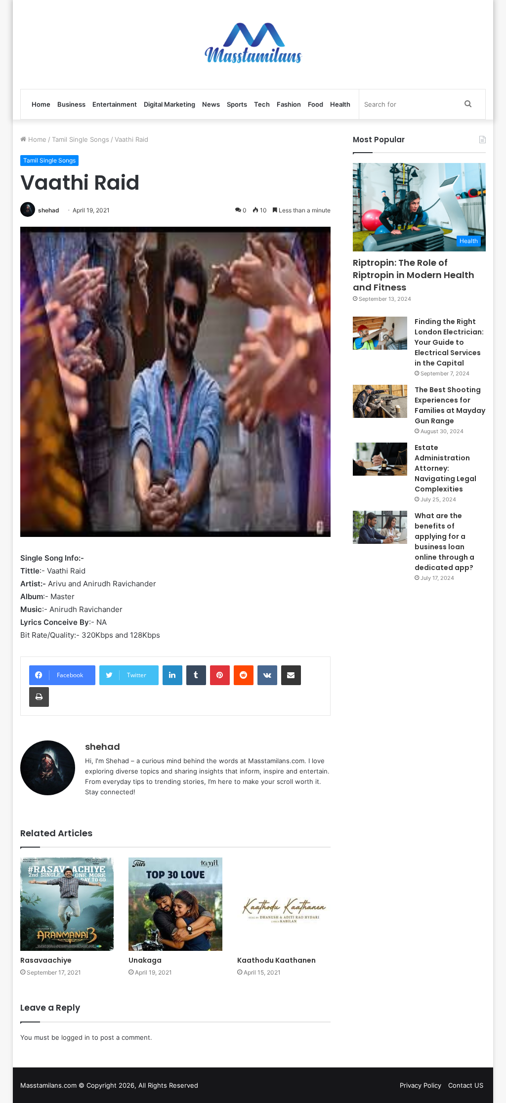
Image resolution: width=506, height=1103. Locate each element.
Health (340, 104)
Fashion (289, 104)
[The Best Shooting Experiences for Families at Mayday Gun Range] (380, 401)
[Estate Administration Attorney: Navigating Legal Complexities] (380, 459)
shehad (48, 210)
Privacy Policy (420, 1085)
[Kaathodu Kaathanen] (284, 904)
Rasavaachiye (46, 960)
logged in (75, 1037)
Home (41, 104)
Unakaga (145, 960)
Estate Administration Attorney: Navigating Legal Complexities (445, 468)
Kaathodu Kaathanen (276, 960)
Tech (262, 104)
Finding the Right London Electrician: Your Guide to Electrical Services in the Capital (449, 342)
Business (71, 104)
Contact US (465, 1085)
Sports (237, 104)
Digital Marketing (169, 104)
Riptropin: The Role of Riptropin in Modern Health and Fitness (413, 274)
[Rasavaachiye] (67, 904)
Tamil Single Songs (80, 139)
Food (315, 104)
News (211, 104)
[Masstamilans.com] (253, 44)
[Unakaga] (175, 904)
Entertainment (114, 104)
